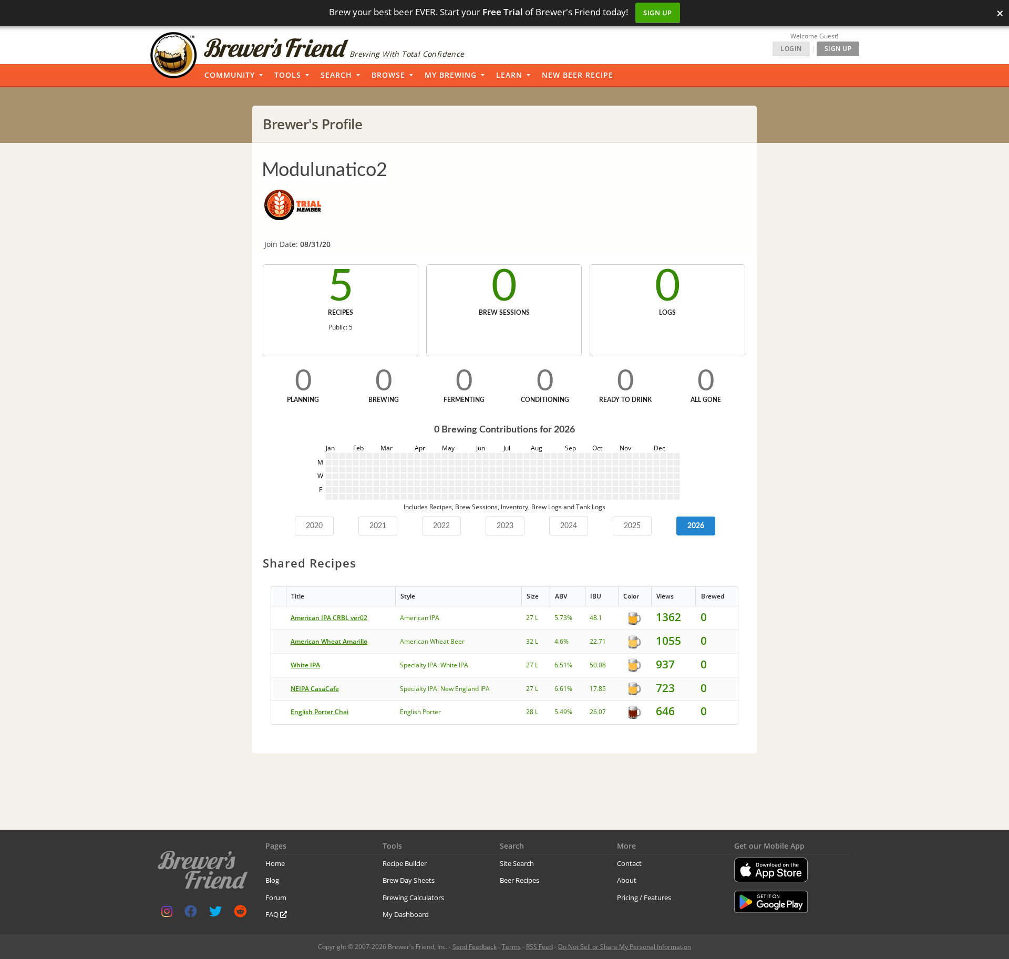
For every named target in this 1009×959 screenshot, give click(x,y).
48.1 (596, 617)
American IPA (419, 617)
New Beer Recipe (577, 75)
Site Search (517, 863)
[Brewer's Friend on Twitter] (215, 913)
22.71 (598, 641)
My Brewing (451, 75)
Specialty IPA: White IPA (434, 665)
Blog (272, 880)
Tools (287, 75)
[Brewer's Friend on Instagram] (166, 913)
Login (791, 48)
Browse (388, 75)
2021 (377, 526)
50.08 (598, 665)
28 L (532, 711)
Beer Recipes (519, 880)
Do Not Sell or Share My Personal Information (624, 946)
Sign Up (657, 12)
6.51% (563, 665)
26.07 (598, 711)
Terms (511, 946)
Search (336, 75)
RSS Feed (539, 946)
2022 (441, 526)
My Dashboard (406, 914)
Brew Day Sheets (409, 880)
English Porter (420, 711)
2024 (568, 526)
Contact (629, 863)
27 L (532, 617)
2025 (632, 526)
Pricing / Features (644, 897)
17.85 (598, 688)
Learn (509, 75)
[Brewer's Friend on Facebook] (190, 913)
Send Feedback (474, 946)
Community (229, 75)
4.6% (561, 641)
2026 (695, 526)
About (626, 880)
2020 (314, 526)
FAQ (272, 914)
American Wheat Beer (432, 641)
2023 (505, 526)
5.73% (563, 617)
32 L (532, 641)
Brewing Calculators (413, 897)
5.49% (563, 711)
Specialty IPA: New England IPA (445, 688)
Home (275, 863)
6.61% (563, 688)
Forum (275, 897)
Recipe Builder (405, 863)
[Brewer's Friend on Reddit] (240, 913)
